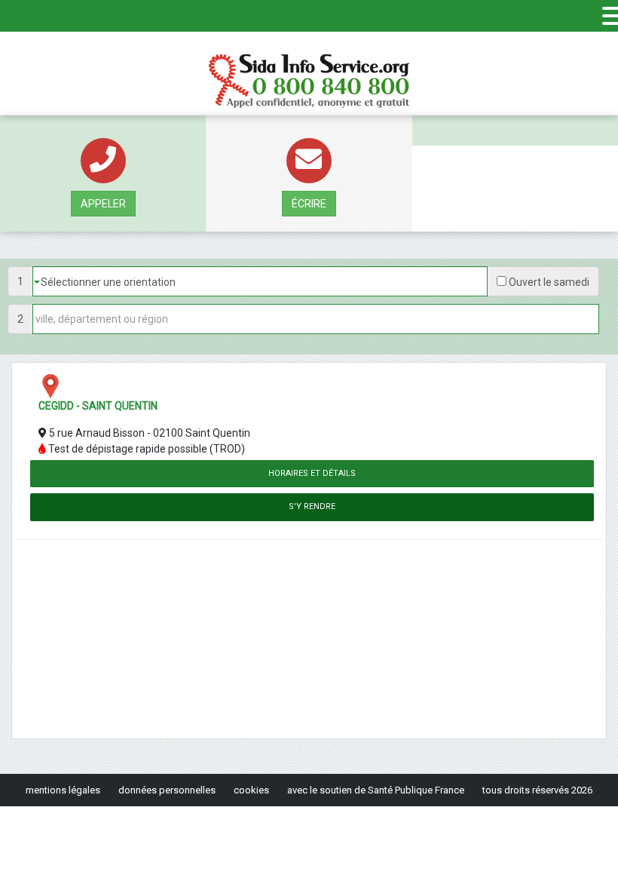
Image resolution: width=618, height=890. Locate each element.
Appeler (103, 204)
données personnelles (167, 790)
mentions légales (63, 790)
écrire (309, 204)
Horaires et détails (312, 473)
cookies (251, 790)
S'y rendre (312, 506)
